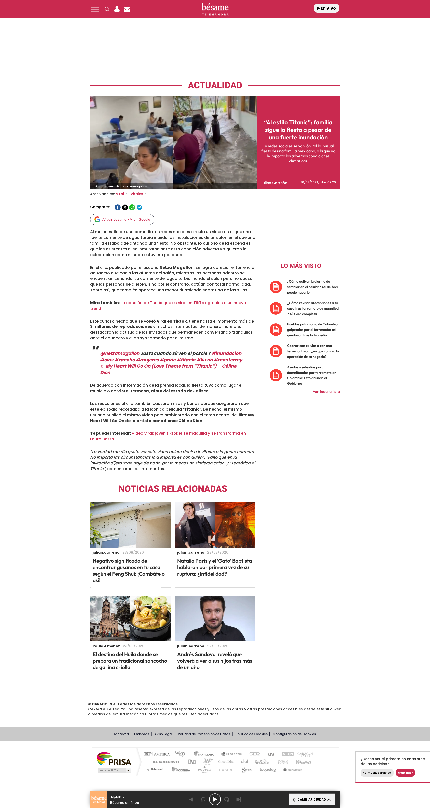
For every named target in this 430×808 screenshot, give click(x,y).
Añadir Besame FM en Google (126, 219)
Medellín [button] (117, 797)
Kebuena (299, 762)
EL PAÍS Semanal (262, 762)
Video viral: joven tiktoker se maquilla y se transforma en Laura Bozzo (168, 436)
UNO (192, 762)
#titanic (186, 360)
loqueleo (268, 769)
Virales (137, 193)
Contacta (120, 734)
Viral (120, 193)
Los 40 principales (182, 754)
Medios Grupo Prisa (114, 770)
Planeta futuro (281, 762)
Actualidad (215, 85)
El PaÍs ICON (225, 769)
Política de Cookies (251, 734)
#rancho (124, 360)
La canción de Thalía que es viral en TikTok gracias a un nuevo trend (168, 305)
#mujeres (147, 360)
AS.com (269, 754)
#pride (168, 360)
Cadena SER (253, 754)
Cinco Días (226, 762)
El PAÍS (158, 754)
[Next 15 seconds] (227, 799)
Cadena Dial (244, 762)
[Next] (239, 799)
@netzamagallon (119, 353)
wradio (206, 762)
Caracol (303, 754)
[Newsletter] (127, 9)
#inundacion (226, 353)
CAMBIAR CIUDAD (311, 799)
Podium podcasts (204, 769)
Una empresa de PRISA (114, 758)
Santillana (205, 754)
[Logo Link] (215, 9)
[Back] (191, 799)
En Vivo (328, 8)
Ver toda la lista (326, 391)
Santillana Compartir (231, 754)
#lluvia (204, 360)
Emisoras (141, 734)
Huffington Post (164, 762)
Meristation (292, 769)
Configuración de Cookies (294, 734)
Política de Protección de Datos (204, 734)
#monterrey (228, 360)
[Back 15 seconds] (203, 799)
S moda (246, 769)
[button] (95, 9)
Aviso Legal (163, 734)
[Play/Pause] (215, 799)
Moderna (179, 769)
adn (285, 754)
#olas (106, 360)
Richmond (155, 769)
